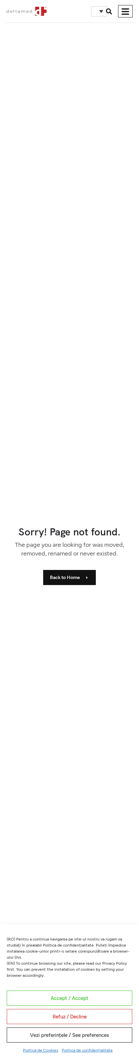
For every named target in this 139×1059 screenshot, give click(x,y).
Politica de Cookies (40, 1050)
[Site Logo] (26, 10)
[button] (109, 11)
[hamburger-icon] (125, 11)
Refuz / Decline (70, 1017)
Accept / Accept (69, 998)
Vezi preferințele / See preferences (69, 1035)
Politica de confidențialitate (87, 1050)
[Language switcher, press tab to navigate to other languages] (99, 11)
